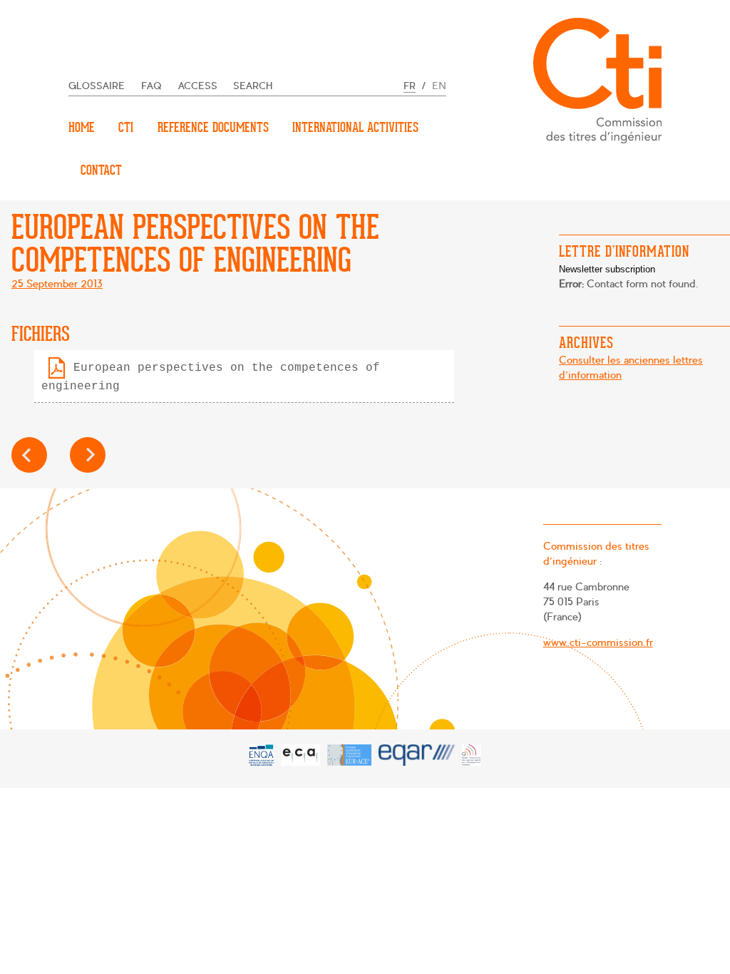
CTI (125, 127)
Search (253, 86)
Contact (101, 170)
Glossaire (96, 86)
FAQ (151, 86)
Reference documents (213, 127)
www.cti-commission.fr (598, 642)
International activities (355, 127)
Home (81, 127)
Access (197, 86)
